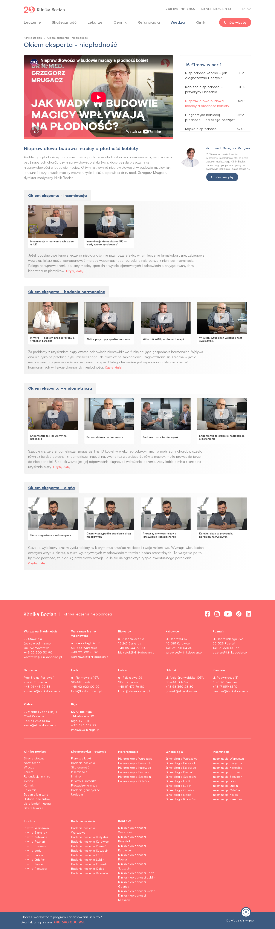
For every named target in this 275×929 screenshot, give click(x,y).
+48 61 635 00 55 (225, 648)
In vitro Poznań (34, 841)
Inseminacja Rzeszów (227, 799)
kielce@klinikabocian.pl (40, 725)
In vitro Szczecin (35, 846)
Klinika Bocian (33, 37)
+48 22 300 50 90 (38, 652)
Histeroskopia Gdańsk (133, 781)
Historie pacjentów (37, 799)
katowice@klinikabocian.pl (183, 652)
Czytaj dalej (74, 271)
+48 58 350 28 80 (179, 686)
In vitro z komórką (83, 781)
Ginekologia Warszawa (181, 758)
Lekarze (94, 22)
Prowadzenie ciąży (84, 785)
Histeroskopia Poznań (133, 772)
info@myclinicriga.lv (85, 730)
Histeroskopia (128, 751)
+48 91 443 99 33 (37, 686)
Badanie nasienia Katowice (90, 841)
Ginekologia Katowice (180, 767)
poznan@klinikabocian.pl (230, 652)
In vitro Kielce (33, 864)
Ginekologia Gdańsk (179, 790)
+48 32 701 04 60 (178, 648)
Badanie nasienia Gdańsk (89, 864)
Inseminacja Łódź (224, 781)
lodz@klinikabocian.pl (86, 691)
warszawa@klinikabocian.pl (43, 657)
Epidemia (30, 790)
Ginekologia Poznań (179, 772)
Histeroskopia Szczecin (134, 776)
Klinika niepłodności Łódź (136, 873)
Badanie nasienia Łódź (87, 855)
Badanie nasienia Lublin (87, 859)
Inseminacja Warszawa (228, 758)
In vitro (76, 776)
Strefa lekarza (33, 808)
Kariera (29, 772)
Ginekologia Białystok (180, 763)
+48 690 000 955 (180, 9)
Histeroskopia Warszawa (135, 758)
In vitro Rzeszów (35, 868)
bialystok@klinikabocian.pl (136, 652)
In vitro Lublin (33, 855)
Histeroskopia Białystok (134, 763)
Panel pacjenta (216, 9)
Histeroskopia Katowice (134, 767)
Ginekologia (174, 751)
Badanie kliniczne (36, 794)
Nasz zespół (32, 763)
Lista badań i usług (37, 803)
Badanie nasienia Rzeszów (89, 873)
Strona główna (34, 758)
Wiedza (178, 22)
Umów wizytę (235, 22)
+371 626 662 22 (83, 725)
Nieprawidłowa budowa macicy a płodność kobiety (207, 103)
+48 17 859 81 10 (224, 686)
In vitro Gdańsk (34, 859)
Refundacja (149, 22)
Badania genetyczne (85, 790)
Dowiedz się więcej (240, 920)
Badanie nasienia (83, 763)
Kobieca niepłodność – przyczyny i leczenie (204, 89)
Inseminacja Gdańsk (226, 790)
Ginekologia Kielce (178, 794)
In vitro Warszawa (36, 828)
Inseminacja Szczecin (227, 776)
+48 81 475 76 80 (131, 686)
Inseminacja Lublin (225, 785)
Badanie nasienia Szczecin (89, 850)
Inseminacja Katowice (227, 767)
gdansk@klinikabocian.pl (182, 691)
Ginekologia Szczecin (180, 776)
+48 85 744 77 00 (131, 648)
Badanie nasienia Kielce (87, 868)
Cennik (29, 781)
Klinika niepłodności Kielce (136, 891)
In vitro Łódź (32, 850)
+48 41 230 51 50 (37, 720)
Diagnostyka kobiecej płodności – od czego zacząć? (210, 117)
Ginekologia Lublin (178, 785)
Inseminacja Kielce (225, 794)
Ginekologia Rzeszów (180, 799)
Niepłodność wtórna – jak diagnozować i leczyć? (206, 75)
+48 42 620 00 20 (85, 686)
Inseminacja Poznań (226, 772)
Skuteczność (64, 22)
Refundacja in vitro (37, 776)
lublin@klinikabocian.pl (134, 691)
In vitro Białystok (35, 832)
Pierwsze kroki (81, 758)
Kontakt (29, 785)
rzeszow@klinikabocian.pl (230, 691)
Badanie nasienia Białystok (89, 837)
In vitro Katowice (35, 837)
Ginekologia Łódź (177, 781)
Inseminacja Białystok (227, 763)
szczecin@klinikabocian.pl (42, 691)
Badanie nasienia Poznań (88, 846)
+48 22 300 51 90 (84, 652)
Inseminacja (79, 772)
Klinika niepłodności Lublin (136, 877)
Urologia (77, 794)
